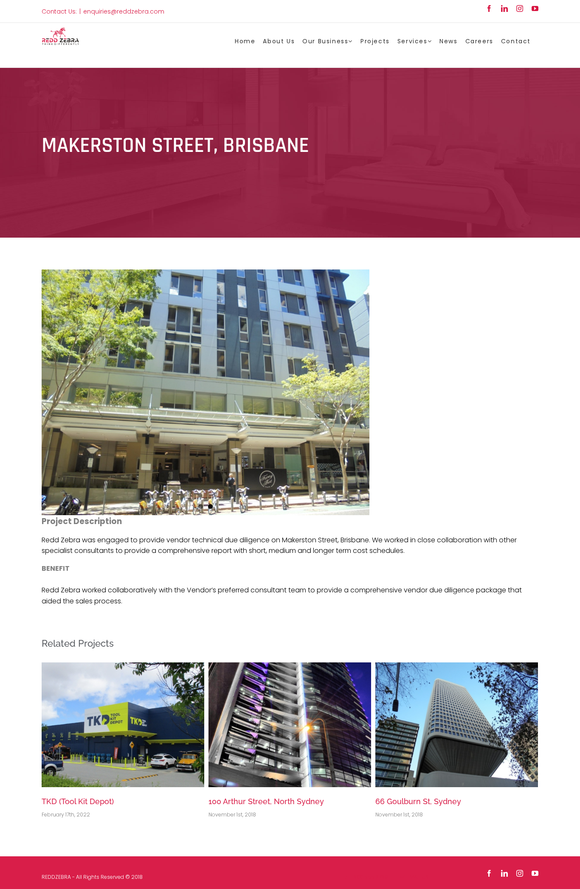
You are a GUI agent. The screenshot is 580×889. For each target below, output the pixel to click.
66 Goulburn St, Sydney (418, 801)
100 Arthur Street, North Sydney (266, 801)
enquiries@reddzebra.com (123, 11)
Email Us (417, 877)
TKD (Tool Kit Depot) (78, 801)
